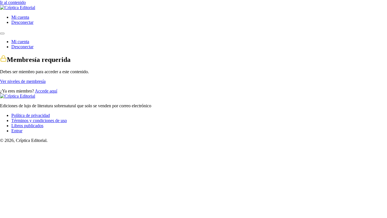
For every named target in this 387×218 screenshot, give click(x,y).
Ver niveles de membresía (23, 81)
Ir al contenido (13, 2)
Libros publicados (27, 125)
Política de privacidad (30, 115)
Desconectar (22, 22)
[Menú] (2, 33)
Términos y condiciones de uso (39, 120)
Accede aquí (46, 91)
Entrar (16, 130)
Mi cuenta (20, 17)
